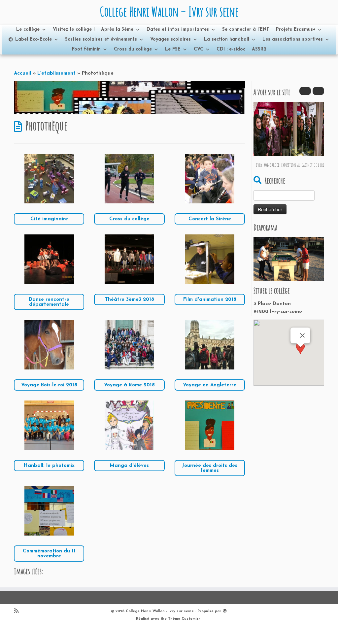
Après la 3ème (117, 29)
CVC (198, 49)
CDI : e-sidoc (231, 49)
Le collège (28, 29)
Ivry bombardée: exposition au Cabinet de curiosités (294, 165)
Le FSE (173, 49)
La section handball (226, 39)
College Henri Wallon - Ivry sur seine (160, 611)
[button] (318, 91)
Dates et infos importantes (178, 29)
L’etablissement (56, 73)
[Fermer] (302, 335)
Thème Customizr (184, 619)
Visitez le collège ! (73, 29)
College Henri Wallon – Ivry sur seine (169, 11)
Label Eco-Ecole (33, 39)
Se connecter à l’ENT (245, 29)
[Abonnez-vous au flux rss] (18, 611)
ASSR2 (259, 49)
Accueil (22, 73)
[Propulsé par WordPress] (224, 610)
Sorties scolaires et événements (101, 39)
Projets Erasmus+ (295, 29)
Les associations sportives (292, 39)
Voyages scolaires (170, 39)
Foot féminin (86, 49)
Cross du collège (133, 49)
